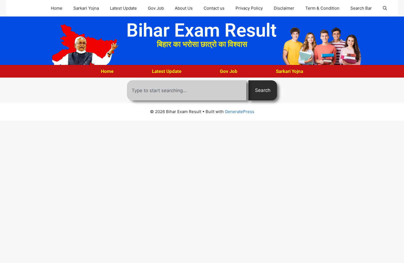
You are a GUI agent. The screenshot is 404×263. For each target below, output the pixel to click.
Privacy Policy (249, 8)
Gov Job (156, 8)
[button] (384, 8)
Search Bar (361, 8)
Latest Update (123, 8)
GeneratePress (239, 111)
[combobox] (186, 90)
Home (56, 8)
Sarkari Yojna (86, 8)
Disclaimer (284, 8)
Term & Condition (322, 8)
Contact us (214, 8)
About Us (184, 8)
